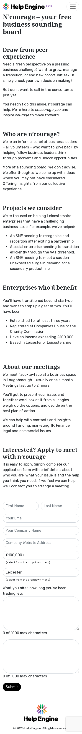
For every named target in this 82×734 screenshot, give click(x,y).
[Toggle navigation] (73, 6)
